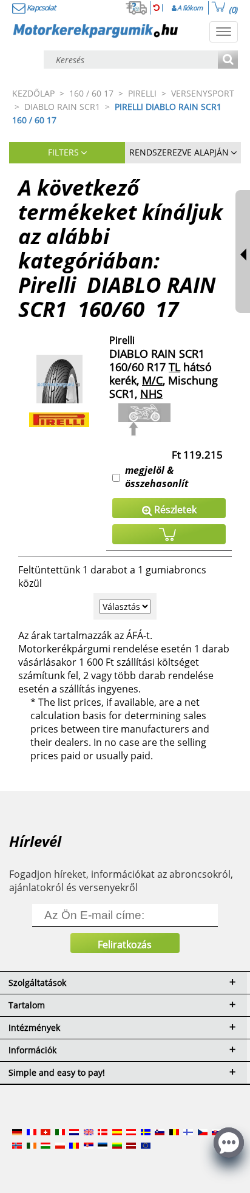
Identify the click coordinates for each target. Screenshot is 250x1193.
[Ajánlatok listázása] (228, 60)
